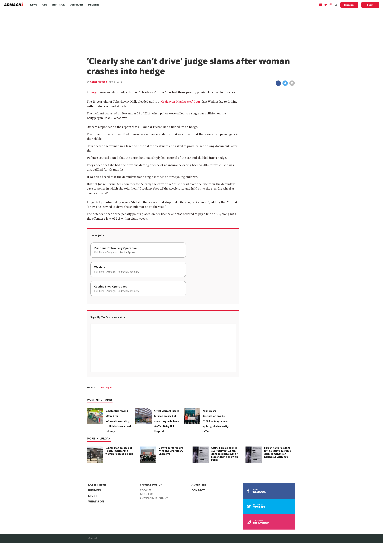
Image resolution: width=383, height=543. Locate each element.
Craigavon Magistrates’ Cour (180, 102)
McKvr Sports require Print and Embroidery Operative (170, 450)
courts (101, 387)
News (33, 4)
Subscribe (349, 4)
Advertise (199, 484)
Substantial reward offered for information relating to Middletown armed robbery (118, 421)
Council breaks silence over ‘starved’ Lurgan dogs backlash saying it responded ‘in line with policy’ (224, 453)
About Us (146, 494)
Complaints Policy (154, 498)
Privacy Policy (151, 484)
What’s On (58, 4)
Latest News (97, 484)
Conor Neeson (98, 81)
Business (94, 490)
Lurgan (94, 92)
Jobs (44, 4)
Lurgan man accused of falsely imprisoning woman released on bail (119, 450)
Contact (198, 490)
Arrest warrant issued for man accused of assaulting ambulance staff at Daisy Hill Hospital (166, 421)
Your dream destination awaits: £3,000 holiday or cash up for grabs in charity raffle (215, 421)
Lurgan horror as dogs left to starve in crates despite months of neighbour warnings (277, 452)
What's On (96, 501)
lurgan (109, 387)
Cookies (145, 490)
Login (370, 4)
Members (93, 4)
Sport (92, 496)
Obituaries (76, 4)
